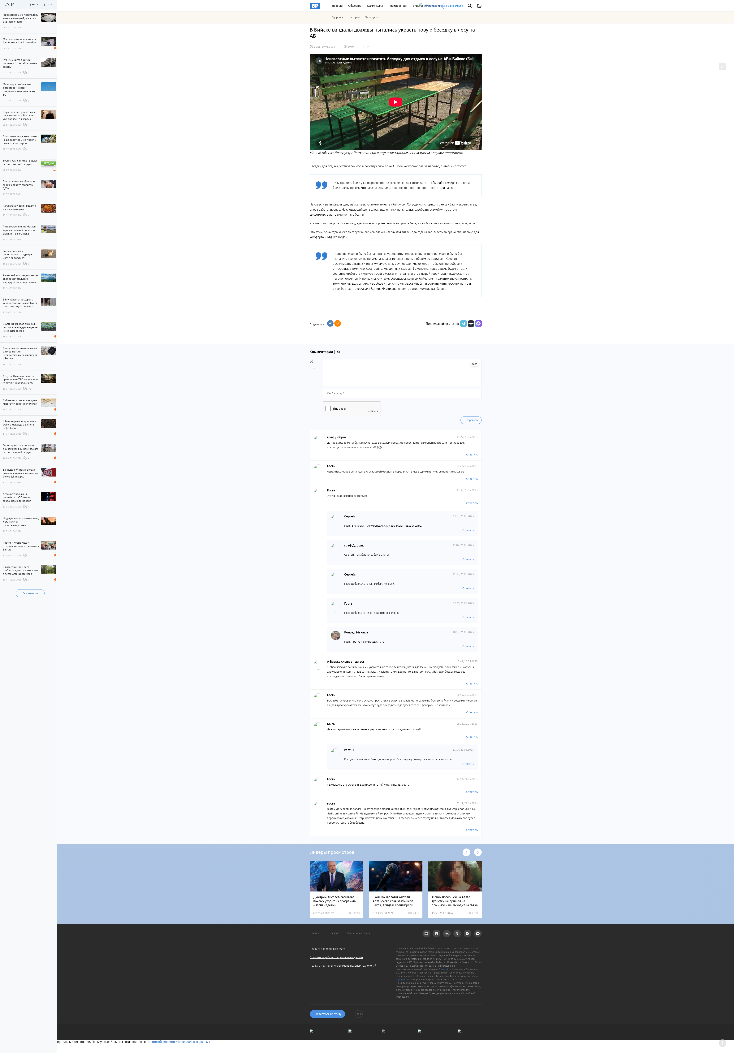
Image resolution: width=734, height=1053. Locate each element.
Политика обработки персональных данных (336, 957)
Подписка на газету (358, 933)
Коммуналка (375, 5)
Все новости (30, 593)
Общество (354, 5)
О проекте (316, 933)
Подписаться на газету (327, 1014)
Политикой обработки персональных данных (178, 1041)
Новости (337, 5)
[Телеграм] (463, 323)
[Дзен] (470, 323)
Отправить (471, 420)
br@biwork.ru (402, 979)
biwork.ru (446, 969)
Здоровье (338, 17)
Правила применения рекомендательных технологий (343, 965)
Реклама (334, 933)
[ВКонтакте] (330, 323)
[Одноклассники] (337, 323)
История (354, 17)
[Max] (478, 323)
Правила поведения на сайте (327, 948)
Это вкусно (371, 17)
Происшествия (397, 5)
